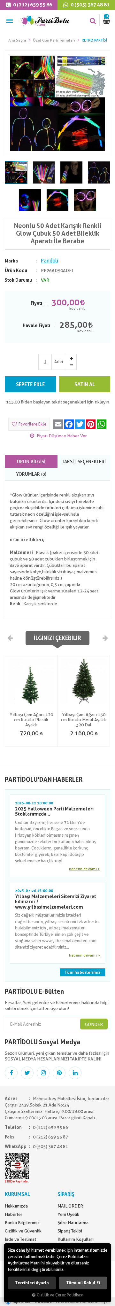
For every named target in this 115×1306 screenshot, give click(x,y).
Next (104, 637)
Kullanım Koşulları (75, 1239)
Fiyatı (36, 303)
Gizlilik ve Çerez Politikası (60, 1295)
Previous (10, 637)
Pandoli (49, 261)
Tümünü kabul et (83, 1282)
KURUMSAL (17, 1194)
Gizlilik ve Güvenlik (23, 1230)
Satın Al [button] (84, 384)
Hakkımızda (16, 1205)
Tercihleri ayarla (32, 1282)
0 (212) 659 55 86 (32, 5)
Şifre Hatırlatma (72, 1222)
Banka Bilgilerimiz (22, 1222)
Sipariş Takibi (69, 1230)
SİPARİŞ (65, 1194)
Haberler (13, 1214)
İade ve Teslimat (20, 1239)
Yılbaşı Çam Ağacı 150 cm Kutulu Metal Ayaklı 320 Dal (83, 719)
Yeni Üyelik (68, 1214)
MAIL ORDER (70, 1205)
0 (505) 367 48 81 (90, 5)
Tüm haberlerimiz (82, 972)
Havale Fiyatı (36, 325)
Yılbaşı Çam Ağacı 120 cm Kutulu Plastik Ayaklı (31, 719)
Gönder (94, 1024)
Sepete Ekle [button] (30, 384)
